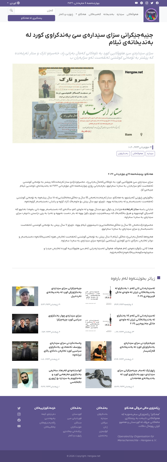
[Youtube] (18, 426)
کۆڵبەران (103, 431)
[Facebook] (18, 420)
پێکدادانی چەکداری (72, 431)
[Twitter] (18, 408)
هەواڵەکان (132, 14)
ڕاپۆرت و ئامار (66, 14)
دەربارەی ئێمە (48, 414)
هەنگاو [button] (82, 14)
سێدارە (120, 14)
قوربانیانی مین (74, 418)
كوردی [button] (13, 3)
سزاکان (104, 422)
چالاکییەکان (49, 427)
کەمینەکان (95, 14)
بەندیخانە (108, 14)
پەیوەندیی (50, 418)
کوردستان (77, 414)
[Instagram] (18, 414)
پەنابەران (103, 435)
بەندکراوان (123, 153)
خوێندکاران (76, 427)
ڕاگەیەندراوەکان (47, 422)
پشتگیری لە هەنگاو (31, 18)
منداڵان (78, 422)
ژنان (105, 427)
